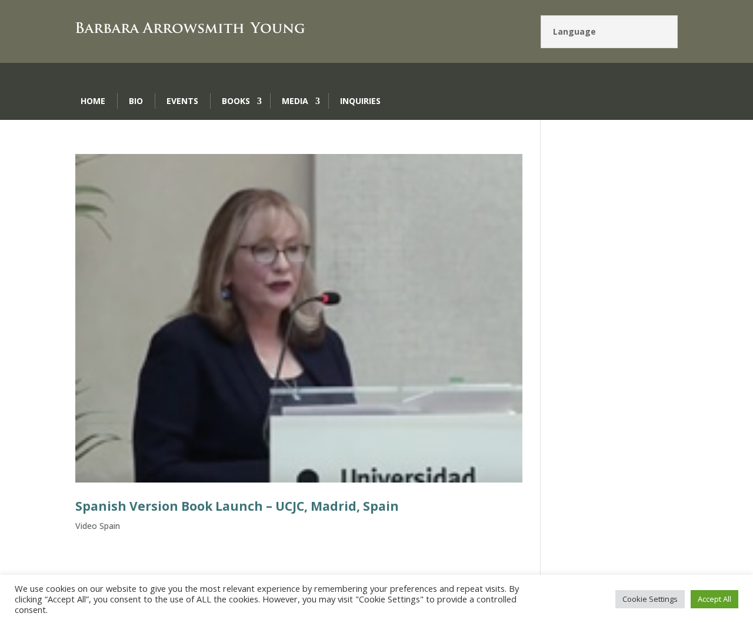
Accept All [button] (714, 599)
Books (236, 100)
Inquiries (360, 100)
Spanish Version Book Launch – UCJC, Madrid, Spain (237, 506)
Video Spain (97, 525)
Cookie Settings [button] (650, 599)
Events (182, 100)
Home (93, 100)
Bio (136, 100)
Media (295, 100)
